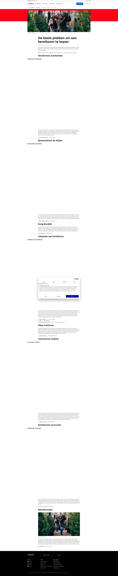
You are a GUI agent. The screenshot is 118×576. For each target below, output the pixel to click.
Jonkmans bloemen (42, 335)
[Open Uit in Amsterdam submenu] (41, 3)
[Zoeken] (89, 4)
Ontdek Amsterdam (46, 555)
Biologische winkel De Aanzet (44, 322)
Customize (58, 296)
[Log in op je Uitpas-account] (85, 4)
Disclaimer (59, 572)
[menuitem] (38, 4)
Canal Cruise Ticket (56, 561)
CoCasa (40, 320)
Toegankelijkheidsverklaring (52, 572)
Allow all (72, 296)
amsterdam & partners (44, 561)
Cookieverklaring (37, 572)
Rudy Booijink (41, 233)
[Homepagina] (27, 7)
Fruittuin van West (42, 319)
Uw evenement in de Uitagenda (58, 566)
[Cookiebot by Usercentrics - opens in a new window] (75, 279)
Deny (46, 296)
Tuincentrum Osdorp (42, 421)
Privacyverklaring (43, 572)
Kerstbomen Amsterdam (43, 137)
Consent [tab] (43, 282)
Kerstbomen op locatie (43, 506)
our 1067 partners (45, 286)
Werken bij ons (42, 564)
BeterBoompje (41, 546)
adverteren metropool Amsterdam (46, 566)
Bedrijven (59, 555)
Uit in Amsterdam (32, 7)
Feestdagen (38, 7)
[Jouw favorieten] (87, 4)
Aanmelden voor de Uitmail (57, 564)
